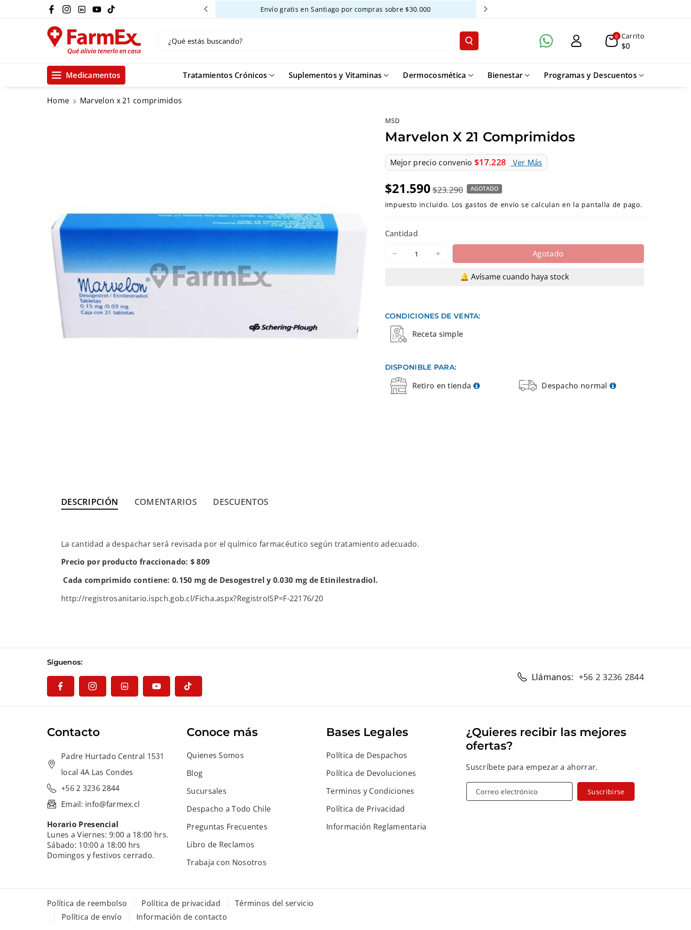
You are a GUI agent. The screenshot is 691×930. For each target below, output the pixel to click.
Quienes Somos (215, 755)
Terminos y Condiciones (370, 791)
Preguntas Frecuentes (227, 827)
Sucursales (207, 791)
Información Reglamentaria (376, 827)
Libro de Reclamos (220, 844)
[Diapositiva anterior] (205, 9)
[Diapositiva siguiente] (485, 9)
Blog (195, 773)
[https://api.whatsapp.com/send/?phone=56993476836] (546, 41)
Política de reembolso (87, 903)
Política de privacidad (180, 903)
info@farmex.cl (112, 804)
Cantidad (401, 233)
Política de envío (92, 917)
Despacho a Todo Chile (229, 809)
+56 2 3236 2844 (611, 676)
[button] (624, 41)
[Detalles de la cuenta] (576, 41)
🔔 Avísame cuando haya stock (514, 276)
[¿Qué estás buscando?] (469, 40)
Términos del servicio (274, 903)
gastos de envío (492, 204)
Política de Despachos (366, 755)
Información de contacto (181, 917)
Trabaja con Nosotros (227, 862)
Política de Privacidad (365, 809)
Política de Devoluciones (371, 773)
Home (58, 100)
